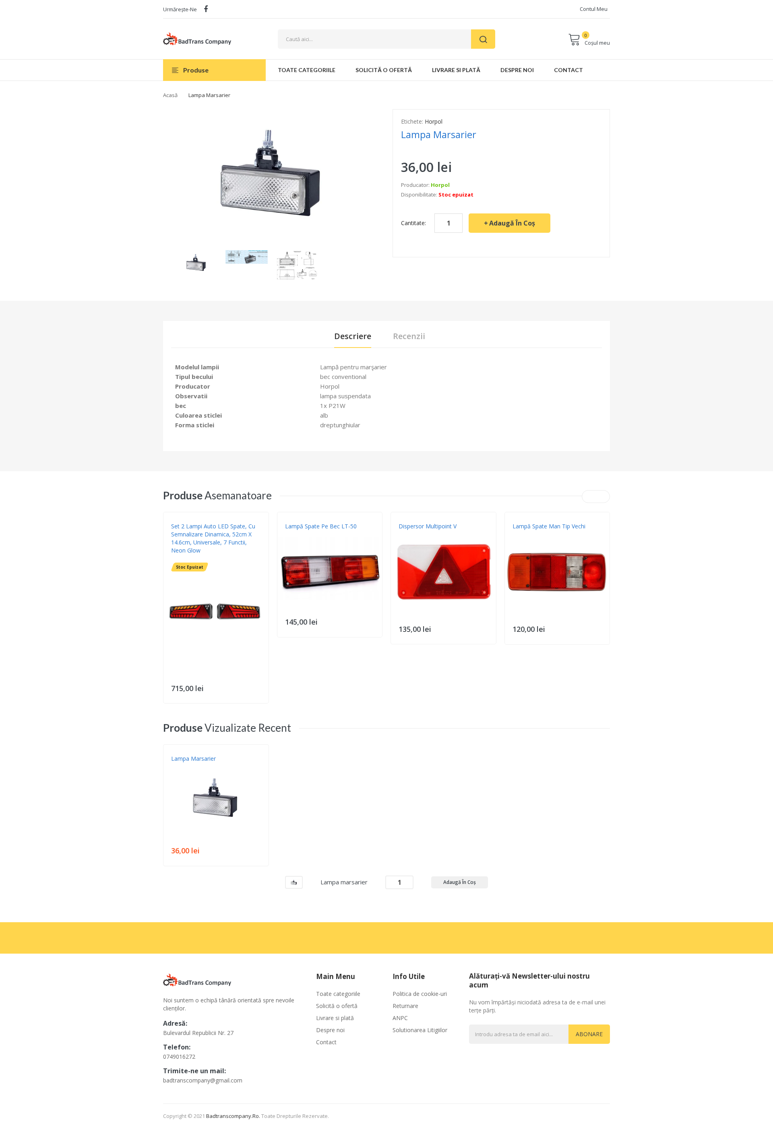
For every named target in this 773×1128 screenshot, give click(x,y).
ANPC (400, 1018)
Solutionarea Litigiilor (420, 1030)
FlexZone (182, 558)
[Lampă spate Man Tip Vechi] (557, 572)
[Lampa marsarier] (196, 262)
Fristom (295, 534)
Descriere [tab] (352, 336)
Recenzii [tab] (409, 336)
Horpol (433, 121)
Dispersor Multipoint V (428, 526)
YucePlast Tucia (533, 534)
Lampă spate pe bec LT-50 (321, 526)
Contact (326, 1042)
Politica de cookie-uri (420, 994)
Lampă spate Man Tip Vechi (549, 526)
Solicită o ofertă (337, 1006)
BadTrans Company (424, 534)
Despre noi (330, 1030)
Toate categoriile (338, 994)
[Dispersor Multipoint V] (443, 572)
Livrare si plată (335, 1018)
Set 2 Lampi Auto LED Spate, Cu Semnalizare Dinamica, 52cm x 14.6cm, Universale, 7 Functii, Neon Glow (213, 538)
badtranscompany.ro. (233, 1116)
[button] (171, 625)
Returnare (405, 1006)
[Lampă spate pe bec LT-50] (329, 568)
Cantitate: (413, 223)
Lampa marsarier (193, 758)
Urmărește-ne (180, 9)
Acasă (170, 95)
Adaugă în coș (512, 223)
